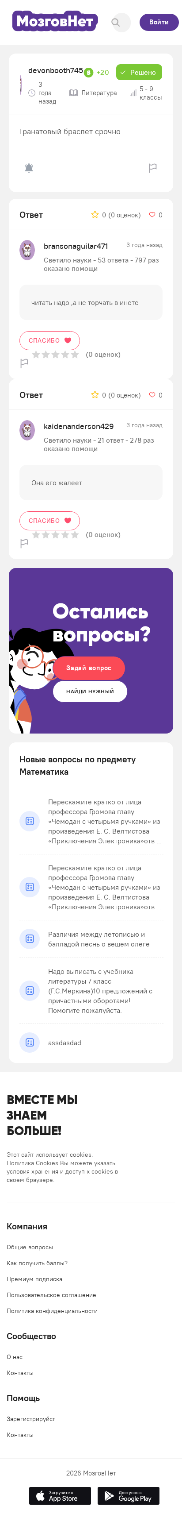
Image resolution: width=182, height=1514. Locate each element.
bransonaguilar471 (76, 246)
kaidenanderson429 (79, 426)
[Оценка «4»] (65, 354)
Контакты (20, 1373)
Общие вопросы (30, 1247)
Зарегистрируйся (31, 1419)
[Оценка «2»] (46, 354)
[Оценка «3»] (55, 354)
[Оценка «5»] (75, 354)
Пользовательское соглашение (51, 1295)
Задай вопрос (89, 668)
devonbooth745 (55, 70)
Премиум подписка (34, 1279)
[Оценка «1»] (36, 354)
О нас (15, 1357)
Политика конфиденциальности (52, 1311)
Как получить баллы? (37, 1263)
